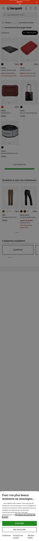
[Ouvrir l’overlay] (19, 4)
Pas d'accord (19, 530)
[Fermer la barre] (36, 2)
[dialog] (19, 516)
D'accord (19, 523)
